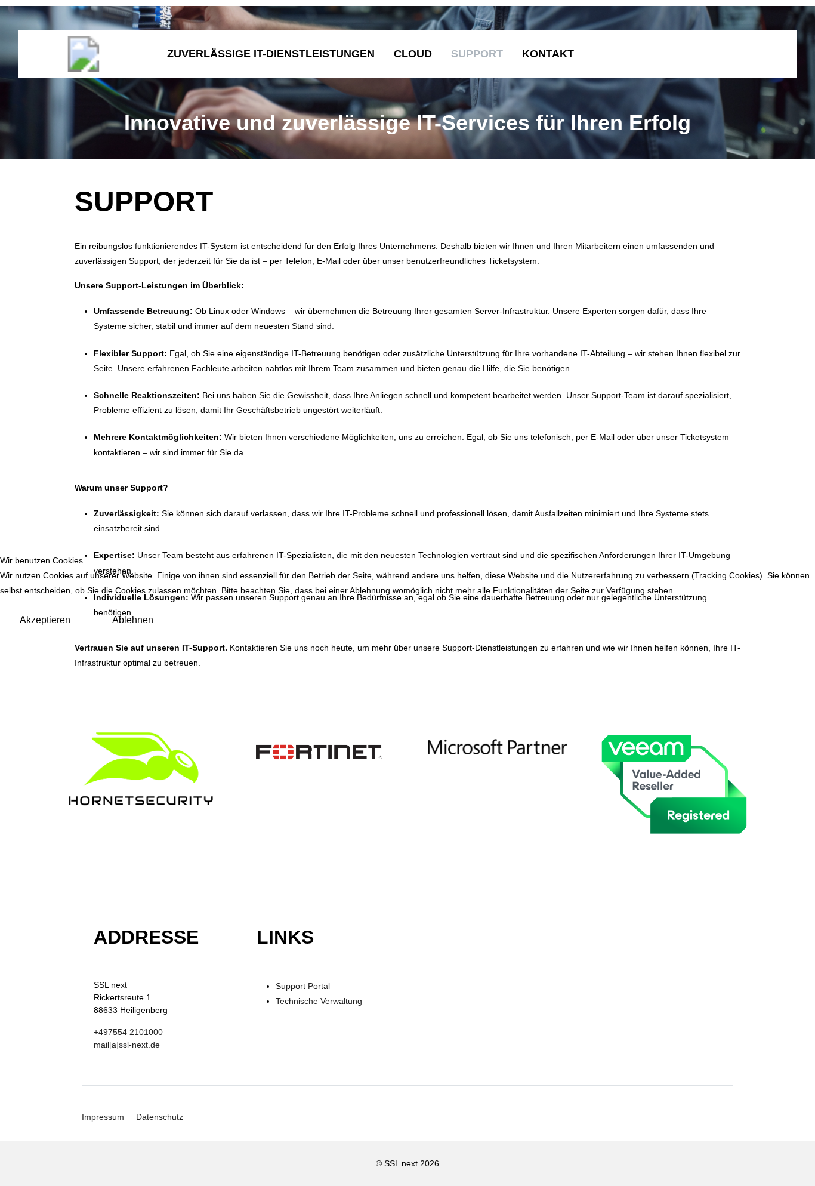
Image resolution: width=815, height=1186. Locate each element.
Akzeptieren (45, 620)
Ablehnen (132, 620)
